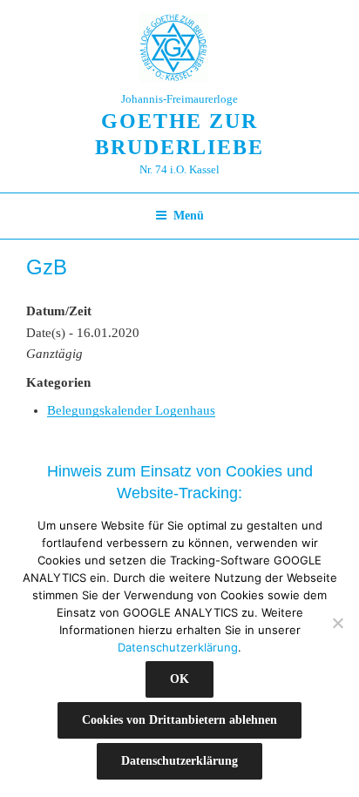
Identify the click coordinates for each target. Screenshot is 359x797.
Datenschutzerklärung (178, 647)
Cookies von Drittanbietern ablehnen (179, 719)
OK (179, 679)
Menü (188, 215)
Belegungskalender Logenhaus (131, 410)
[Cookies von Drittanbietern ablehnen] (337, 623)
